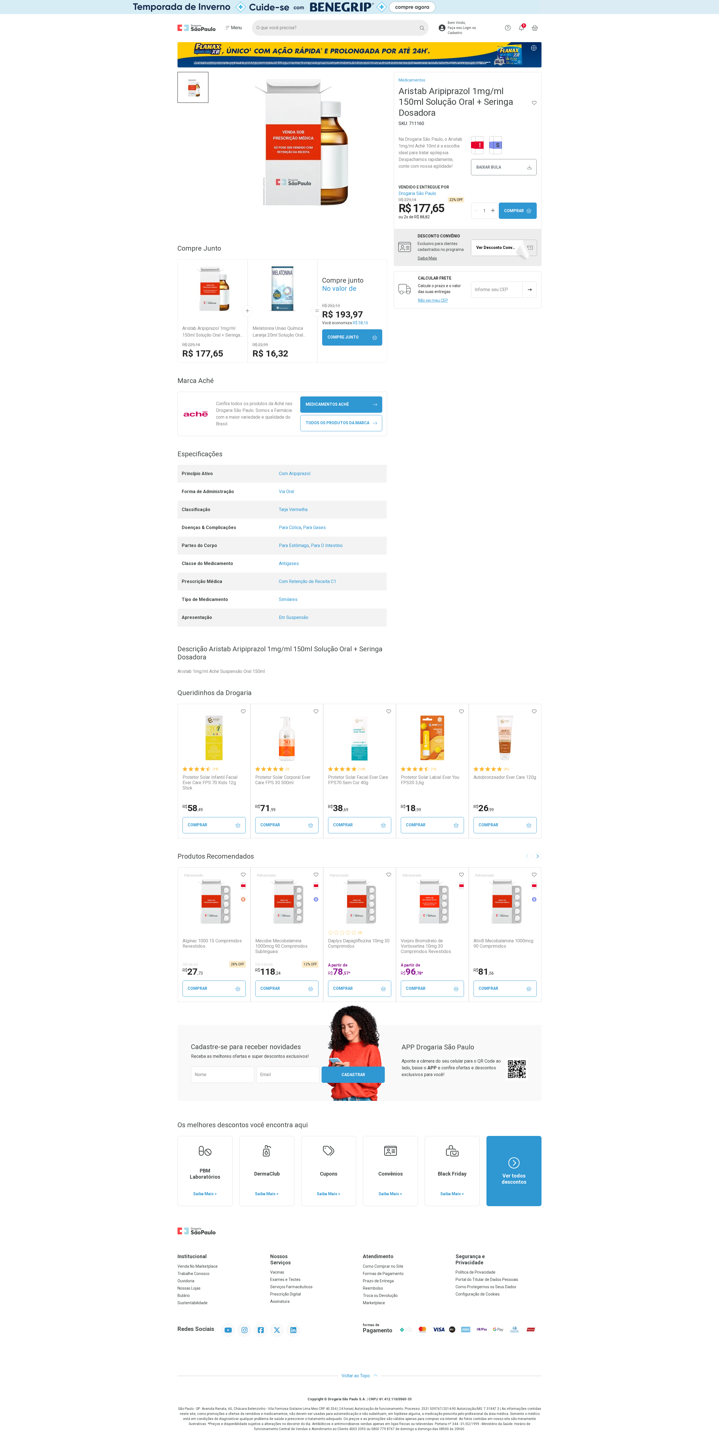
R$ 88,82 (422, 217)
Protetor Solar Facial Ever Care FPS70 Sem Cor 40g (358, 780)
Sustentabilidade (193, 1303)
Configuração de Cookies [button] (478, 1294)
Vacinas (277, 1272)
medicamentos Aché (327, 404)
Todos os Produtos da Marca (337, 423)
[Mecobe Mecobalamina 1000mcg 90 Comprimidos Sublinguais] (286, 901)
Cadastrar (353, 1074)
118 (268, 971)
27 (193, 971)
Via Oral (286, 491)
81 (484, 971)
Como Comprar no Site (383, 1266)
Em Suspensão (293, 617)
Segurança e (470, 1259)
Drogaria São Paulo (417, 193)
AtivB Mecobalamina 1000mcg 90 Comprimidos (503, 943)
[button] (193, 87)
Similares (288, 599)
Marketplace (374, 1303)
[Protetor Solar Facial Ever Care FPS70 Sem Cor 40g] (359, 738)
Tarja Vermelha (293, 509)
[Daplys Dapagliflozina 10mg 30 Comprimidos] (359, 901)
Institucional (192, 1256)
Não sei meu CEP (433, 300)
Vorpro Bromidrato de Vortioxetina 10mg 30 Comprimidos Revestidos (426, 946)
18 (411, 808)
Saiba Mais (427, 258)
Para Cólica (290, 527)
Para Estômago (294, 545)
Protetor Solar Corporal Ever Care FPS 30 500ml (282, 780)
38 (338, 808)
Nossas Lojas (189, 1288)
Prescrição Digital (285, 1294)
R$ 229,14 (191, 344)
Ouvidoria (186, 1281)
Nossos (280, 1259)
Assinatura (280, 1301)
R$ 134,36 (264, 964)
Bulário (184, 1295)
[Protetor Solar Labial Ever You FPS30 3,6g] (432, 738)
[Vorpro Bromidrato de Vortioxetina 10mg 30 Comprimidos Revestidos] (432, 901)
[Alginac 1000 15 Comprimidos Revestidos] (214, 901)
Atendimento (378, 1256)
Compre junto (343, 337)
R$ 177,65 (202, 353)
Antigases (289, 563)
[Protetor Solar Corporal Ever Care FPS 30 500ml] (286, 738)
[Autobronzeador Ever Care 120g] (505, 738)
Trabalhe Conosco (194, 1273)
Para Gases (314, 527)
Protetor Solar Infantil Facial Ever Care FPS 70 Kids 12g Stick (210, 783)
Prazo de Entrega (378, 1281)
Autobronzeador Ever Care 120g (505, 777)
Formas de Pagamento (383, 1273)
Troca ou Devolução (380, 1295)
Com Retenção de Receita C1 (307, 581)
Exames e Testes (285, 1279)
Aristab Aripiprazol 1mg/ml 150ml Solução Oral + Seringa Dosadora (211, 332)
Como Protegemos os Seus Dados (486, 1287)
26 (484, 808)
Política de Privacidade (475, 1272)
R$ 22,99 (260, 344)
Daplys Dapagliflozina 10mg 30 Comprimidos (359, 943)
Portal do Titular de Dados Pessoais (487, 1279)
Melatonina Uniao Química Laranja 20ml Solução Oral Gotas (277, 332)
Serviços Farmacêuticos (291, 1287)
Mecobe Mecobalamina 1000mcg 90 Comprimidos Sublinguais (281, 946)
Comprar (514, 210)
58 (193, 808)
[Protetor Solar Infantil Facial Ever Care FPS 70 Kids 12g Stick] (214, 738)
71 (265, 808)
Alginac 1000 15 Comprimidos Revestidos (212, 943)
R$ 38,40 (190, 964)
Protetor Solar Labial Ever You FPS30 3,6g (430, 780)
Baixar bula (488, 167)
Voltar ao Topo (356, 1375)
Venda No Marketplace (198, 1266)
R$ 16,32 (270, 353)
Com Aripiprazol (294, 473)
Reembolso (373, 1288)
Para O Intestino (327, 545)
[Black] (359, 7)
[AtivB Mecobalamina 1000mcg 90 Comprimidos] (505, 901)
